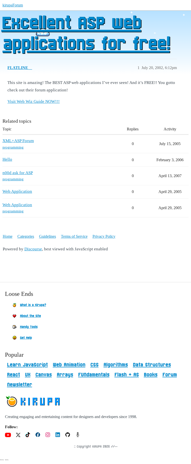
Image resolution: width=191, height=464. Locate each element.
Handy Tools (29, 327)
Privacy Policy (104, 236)
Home (7, 236)
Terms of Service (74, 236)
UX (27, 375)
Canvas (43, 375)
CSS (94, 365)
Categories (25, 236)
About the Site (30, 316)
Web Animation (69, 365)
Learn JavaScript (27, 365)
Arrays (65, 375)
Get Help (26, 338)
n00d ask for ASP (17, 172)
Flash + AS (126, 375)
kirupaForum (12, 5)
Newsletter (19, 385)
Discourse (33, 249)
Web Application (17, 191)
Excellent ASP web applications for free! (85, 34)
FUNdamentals (93, 375)
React (13, 375)
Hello (7, 159)
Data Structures (152, 365)
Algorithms (115, 365)
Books (150, 375)
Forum (169, 375)
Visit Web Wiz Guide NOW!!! (33, 101)
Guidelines (47, 236)
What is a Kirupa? (33, 305)
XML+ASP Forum (18, 140)
